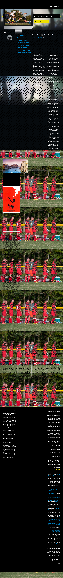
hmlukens (4, 223)
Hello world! (8, 254)
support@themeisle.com (9, 443)
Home (51, 6)
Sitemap (3, 572)
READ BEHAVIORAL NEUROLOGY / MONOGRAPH (54, 489)
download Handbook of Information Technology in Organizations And (54, 531)
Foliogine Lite (58, 469)
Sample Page (56, 6)
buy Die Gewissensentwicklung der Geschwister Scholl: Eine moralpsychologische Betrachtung (54, 499)
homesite (56, 501)
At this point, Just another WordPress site (12, 3)
